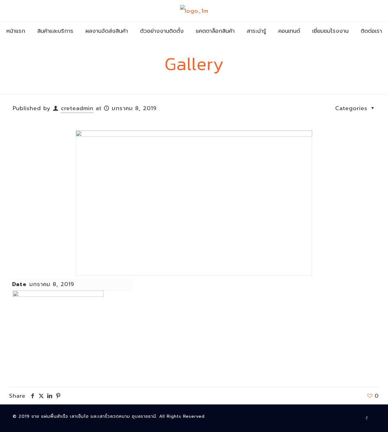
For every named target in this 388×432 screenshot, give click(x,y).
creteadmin (77, 108)
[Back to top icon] (359, 419)
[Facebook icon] (367, 418)
